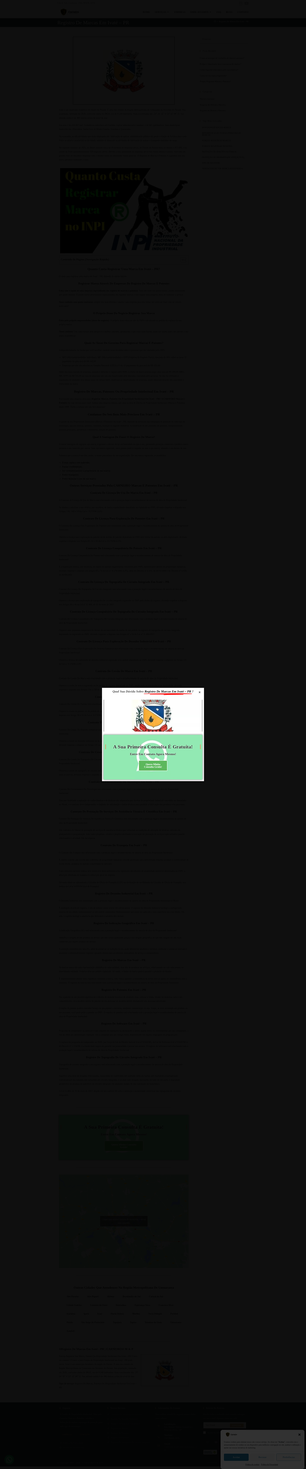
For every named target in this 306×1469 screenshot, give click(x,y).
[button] (299, 1434)
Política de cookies (252, 1464)
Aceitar (236, 1457)
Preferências (289, 1457)
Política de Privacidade (269, 1464)
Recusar (262, 1457)
